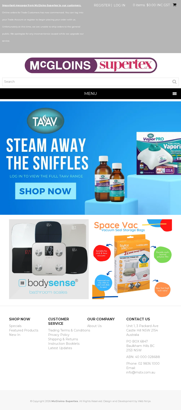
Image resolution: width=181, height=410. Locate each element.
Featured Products (23, 330)
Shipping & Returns (63, 339)
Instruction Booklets (63, 344)
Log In (119, 5)
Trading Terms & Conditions (66, 330)
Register (102, 5)
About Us (94, 326)
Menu (90, 93)
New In (14, 335)
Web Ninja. (144, 401)
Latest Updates (60, 348)
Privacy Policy (59, 335)
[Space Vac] (132, 259)
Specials (15, 326)
